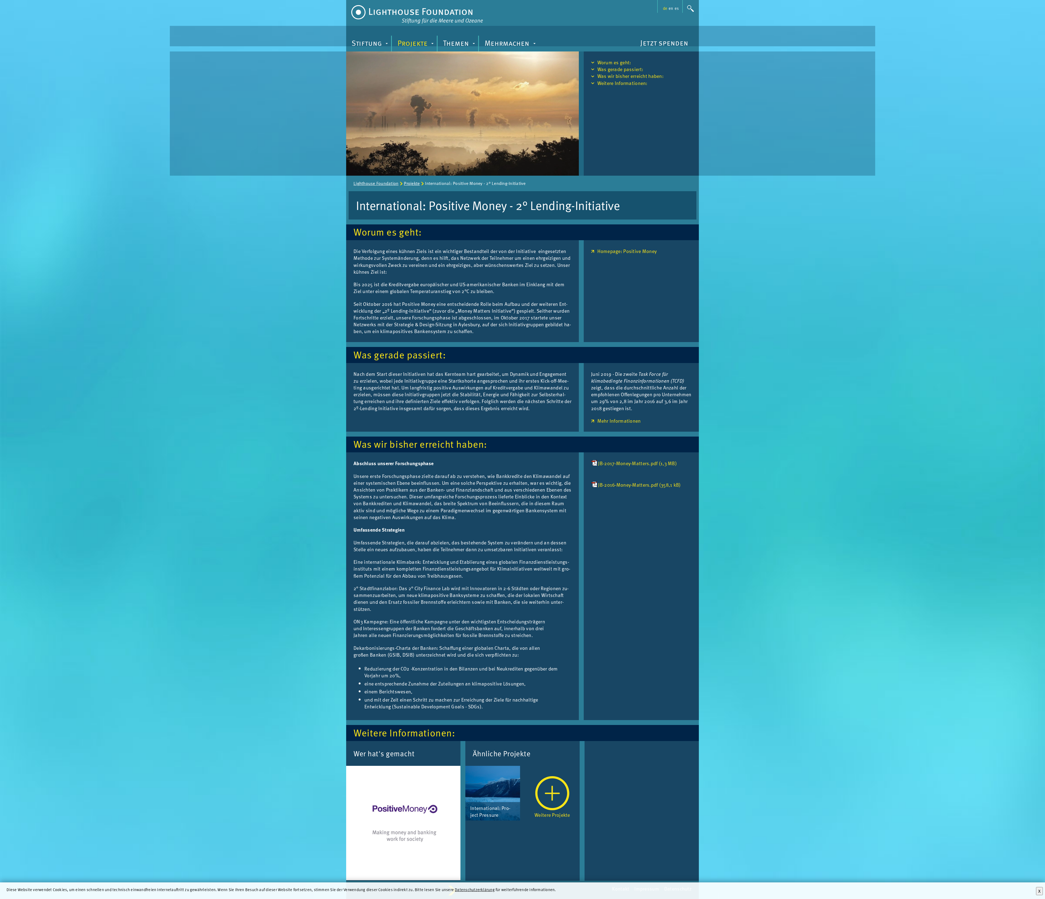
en (671, 8)
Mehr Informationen (619, 420)
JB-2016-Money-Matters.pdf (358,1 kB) (639, 484)
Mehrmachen (511, 44)
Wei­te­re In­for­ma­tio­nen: (622, 83)
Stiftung (370, 44)
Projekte (416, 44)
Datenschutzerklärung (475, 889)
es (677, 8)
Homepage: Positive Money (627, 251)
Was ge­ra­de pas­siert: (620, 69)
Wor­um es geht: (614, 62)
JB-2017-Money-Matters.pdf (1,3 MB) (637, 463)
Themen (460, 44)
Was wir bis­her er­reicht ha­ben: (630, 75)
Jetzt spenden (664, 42)
